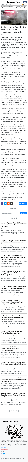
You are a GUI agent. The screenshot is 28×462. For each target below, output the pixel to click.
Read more (3, 447)
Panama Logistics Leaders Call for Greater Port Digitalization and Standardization (11, 7)
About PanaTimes (20, 458)
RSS (3, 451)
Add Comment (22, 203)
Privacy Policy (4, 459)
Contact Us (12, 458)
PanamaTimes (14, 1)
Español (25, 4)
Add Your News (4, 449)
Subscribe (23, 213)
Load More (14, 410)
